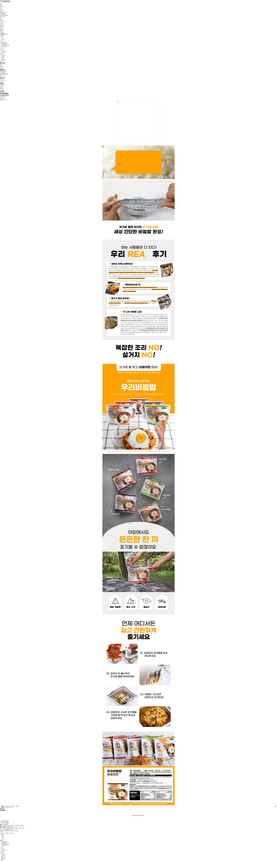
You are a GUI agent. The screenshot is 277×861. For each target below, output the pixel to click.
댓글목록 (2, 808)
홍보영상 (1, 88)
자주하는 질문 (2, 21)
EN (2, 4)
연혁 (2, 37)
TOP (1, 831)
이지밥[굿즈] (2, 25)
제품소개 (1, 11)
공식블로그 (2, 26)
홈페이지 (11, 833)
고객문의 (1, 22)
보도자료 (1, 27)
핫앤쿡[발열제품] (3, 12)
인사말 (1, 6)
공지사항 (1, 20)
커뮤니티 (1, 19)
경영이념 (1, 9)
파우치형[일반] (2, 14)
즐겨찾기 (2, 833)
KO (0, 4)
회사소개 (1, 5)
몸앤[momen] (2, 16)
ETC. (1, 17)
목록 (276, 806)
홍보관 (1, 24)
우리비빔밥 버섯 (7, 807)
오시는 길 (2, 10)
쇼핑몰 (1, 31)
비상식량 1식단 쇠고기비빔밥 (9, 806)
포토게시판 (2, 30)
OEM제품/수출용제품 (4, 15)
